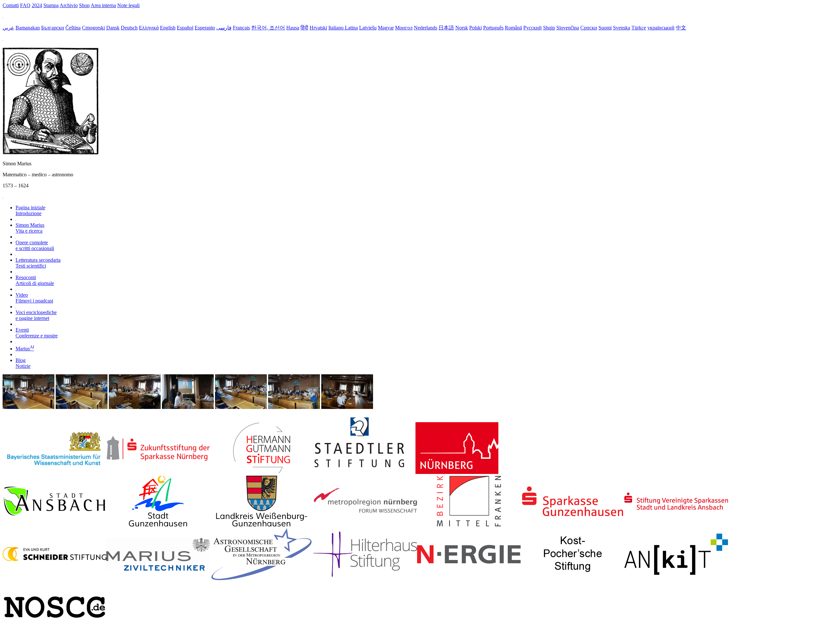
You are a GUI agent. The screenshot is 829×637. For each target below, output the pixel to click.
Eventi (37, 332)
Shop (84, 5)
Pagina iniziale (30, 210)
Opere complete (35, 245)
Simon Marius (30, 228)
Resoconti (35, 280)
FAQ (25, 5)
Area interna (103, 5)
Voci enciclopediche (36, 315)
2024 (37, 5)
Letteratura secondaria (38, 263)
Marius (25, 348)
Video (34, 297)
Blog (23, 363)
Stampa (51, 5)
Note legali (128, 5)
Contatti (11, 5)
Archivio (69, 5)
